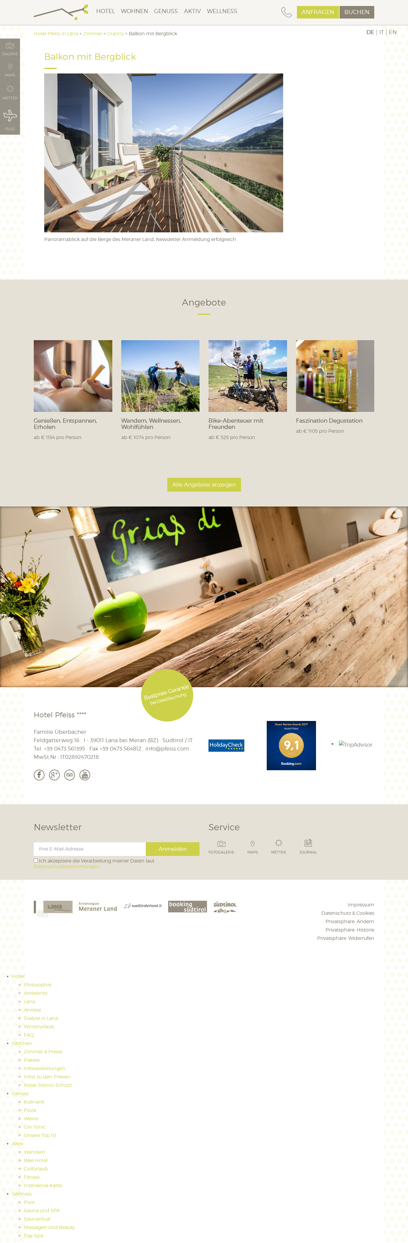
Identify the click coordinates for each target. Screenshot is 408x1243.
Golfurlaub (36, 1169)
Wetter (278, 852)
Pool (29, 1202)
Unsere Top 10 (40, 1135)
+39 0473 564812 (120, 748)
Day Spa (33, 1236)
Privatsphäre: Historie (350, 930)
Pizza (30, 1110)
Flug (10, 129)
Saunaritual (37, 1219)
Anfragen (318, 12)
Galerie (10, 54)
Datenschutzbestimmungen (67, 866)
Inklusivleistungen (44, 1068)
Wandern (34, 1152)
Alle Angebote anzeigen (204, 484)
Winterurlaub (39, 1026)
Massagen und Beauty (49, 1227)
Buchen (356, 12)
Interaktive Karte (43, 1185)
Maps (252, 852)
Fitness (32, 1177)
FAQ (29, 1035)
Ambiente (35, 993)
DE (370, 32)
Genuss (166, 11)
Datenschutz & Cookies (347, 913)
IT (381, 32)
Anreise (32, 1010)
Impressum (361, 905)
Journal (308, 852)
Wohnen (134, 11)
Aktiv (192, 11)
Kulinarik (34, 1102)
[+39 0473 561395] (286, 12)
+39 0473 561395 (64, 748)
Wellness (222, 11)
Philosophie (37, 985)
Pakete (32, 1060)
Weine (31, 1118)
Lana (29, 1001)
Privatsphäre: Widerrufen (345, 938)
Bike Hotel (35, 1160)
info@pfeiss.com (167, 748)
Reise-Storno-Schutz (48, 1085)
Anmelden (173, 849)
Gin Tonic (35, 1127)
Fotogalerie (221, 852)
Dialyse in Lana (41, 1018)
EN (393, 32)
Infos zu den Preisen (47, 1077)
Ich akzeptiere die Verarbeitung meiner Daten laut (94, 863)
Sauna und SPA (42, 1210)
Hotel (105, 11)
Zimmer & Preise (43, 1052)
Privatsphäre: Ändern (350, 921)
